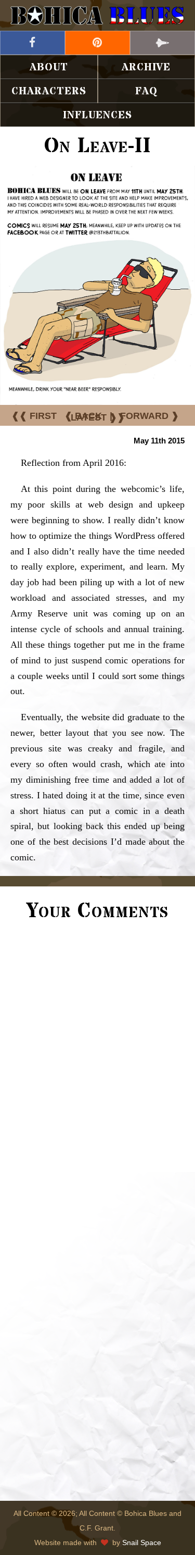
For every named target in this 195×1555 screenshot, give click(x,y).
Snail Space (141, 1542)
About (49, 67)
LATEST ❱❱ (98, 417)
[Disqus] (97, 1070)
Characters (48, 91)
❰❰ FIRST (34, 416)
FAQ (146, 91)
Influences (97, 115)
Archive (146, 67)
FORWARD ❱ (149, 416)
